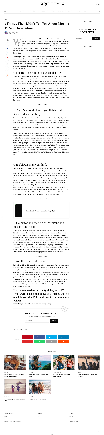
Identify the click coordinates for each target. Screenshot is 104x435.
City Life (31, 372)
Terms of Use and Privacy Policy (12, 421)
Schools (78, 11)
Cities (84, 11)
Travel (6, 19)
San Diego (26, 329)
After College (57, 372)
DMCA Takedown (8, 413)
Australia (71, 413)
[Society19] (52, 4)
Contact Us (7, 419)
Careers (6, 416)
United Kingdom (73, 421)
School (6, 372)
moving (21, 329)
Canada (71, 416)
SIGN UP (54, 320)
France (71, 419)
